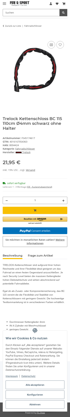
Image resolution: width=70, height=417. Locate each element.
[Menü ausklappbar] (4, 2)
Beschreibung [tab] (12, 255)
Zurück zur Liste (13, 25)
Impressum (12, 376)
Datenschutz (28, 376)
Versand (30, 170)
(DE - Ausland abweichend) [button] (39, 186)
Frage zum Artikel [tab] (40, 255)
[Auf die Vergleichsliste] (51, 44)
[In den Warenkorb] (5, 36)
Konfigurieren (35, 394)
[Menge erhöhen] (63, 200)
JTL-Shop (41, 412)
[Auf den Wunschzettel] (60, 44)
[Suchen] (63, 12)
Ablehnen (35, 404)
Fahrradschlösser (25, 148)
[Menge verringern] (6, 200)
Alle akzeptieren (35, 384)
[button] (51, 3)
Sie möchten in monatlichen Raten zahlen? (35, 241)
